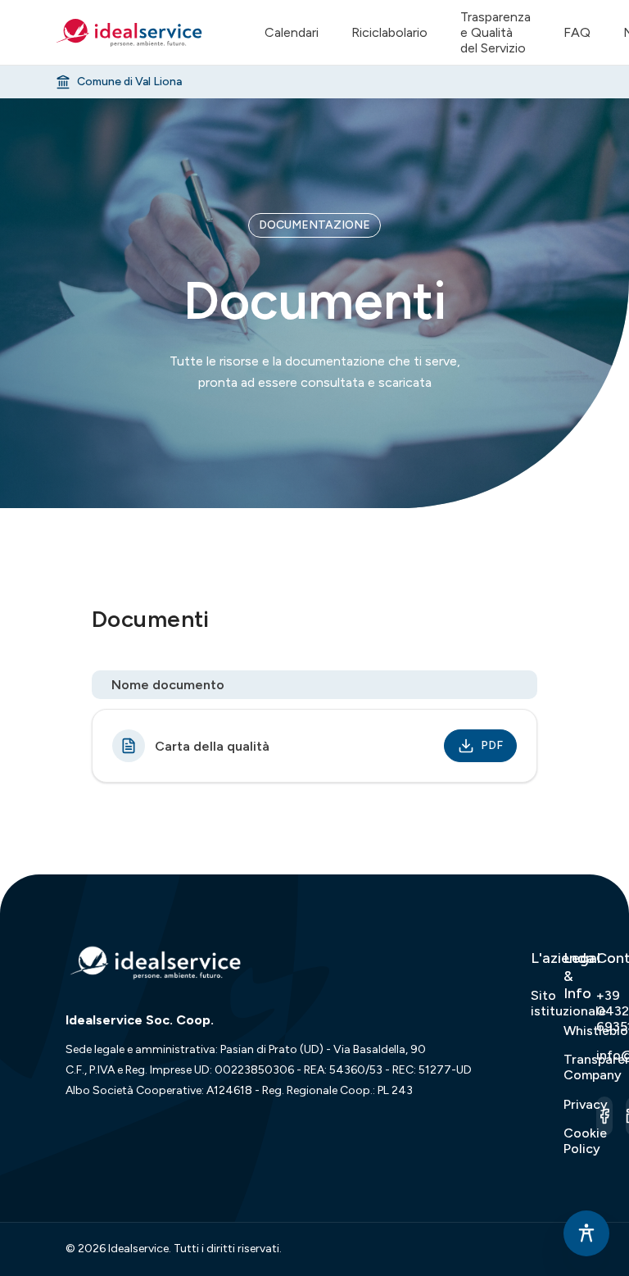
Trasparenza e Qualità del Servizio (495, 32)
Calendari (292, 32)
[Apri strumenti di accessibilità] (586, 1233)
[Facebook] (604, 1116)
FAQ (577, 32)
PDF (492, 745)
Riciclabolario (389, 32)
